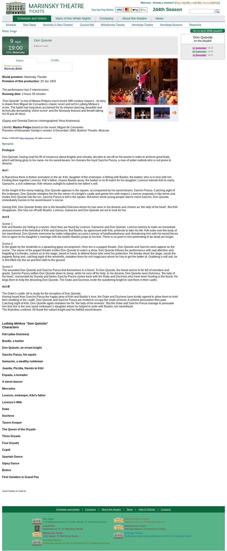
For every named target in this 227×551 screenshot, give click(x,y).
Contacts (166, 509)
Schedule (11, 24)
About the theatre (134, 18)
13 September (199, 48)
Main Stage (29, 24)
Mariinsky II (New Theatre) (58, 24)
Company (106, 18)
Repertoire (195, 24)
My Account (205, 2)
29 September (199, 51)
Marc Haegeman (27, 138)
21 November (199, 55)
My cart (191, 2)
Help (216, 2)
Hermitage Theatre (142, 24)
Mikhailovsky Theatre (113, 24)
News (160, 18)
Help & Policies (147, 509)
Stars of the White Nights (73, 18)
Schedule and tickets (32, 18)
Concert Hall (87, 24)
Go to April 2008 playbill (207, 30)
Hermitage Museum (171, 24)
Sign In (180, 2)
